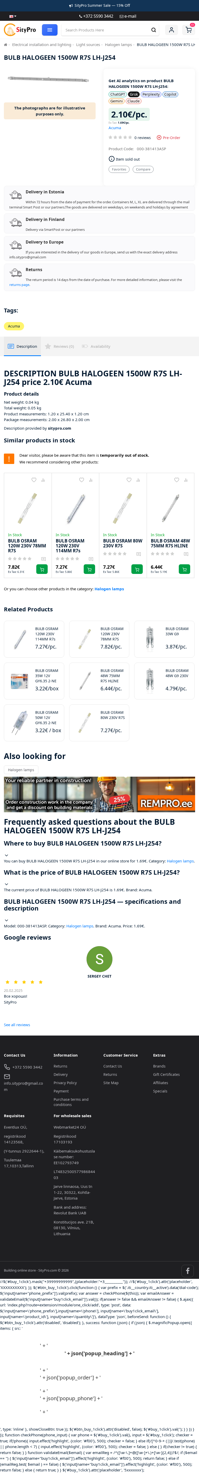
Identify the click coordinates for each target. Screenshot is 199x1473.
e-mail (129, 16)
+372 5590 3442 (97, 16)
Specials (160, 1091)
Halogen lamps (118, 44)
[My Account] (171, 30)
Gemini (116, 101)
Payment (61, 1091)
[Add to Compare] (43, 480)
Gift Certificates (166, 1074)
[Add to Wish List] (34, 480)
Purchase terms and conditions (71, 1102)
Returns (60, 1066)
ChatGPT (117, 94)
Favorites (119, 169)
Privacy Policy (65, 1082)
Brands (159, 1066)
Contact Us (112, 1066)
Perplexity (151, 94)
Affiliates (160, 1082)
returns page (19, 284)
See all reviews (17, 1024)
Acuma (115, 127)
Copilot (170, 94)
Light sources (88, 44)
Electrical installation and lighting (41, 44)
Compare (143, 169)
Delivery (61, 1074)
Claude (133, 101)
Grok (134, 94)
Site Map (111, 1082)
